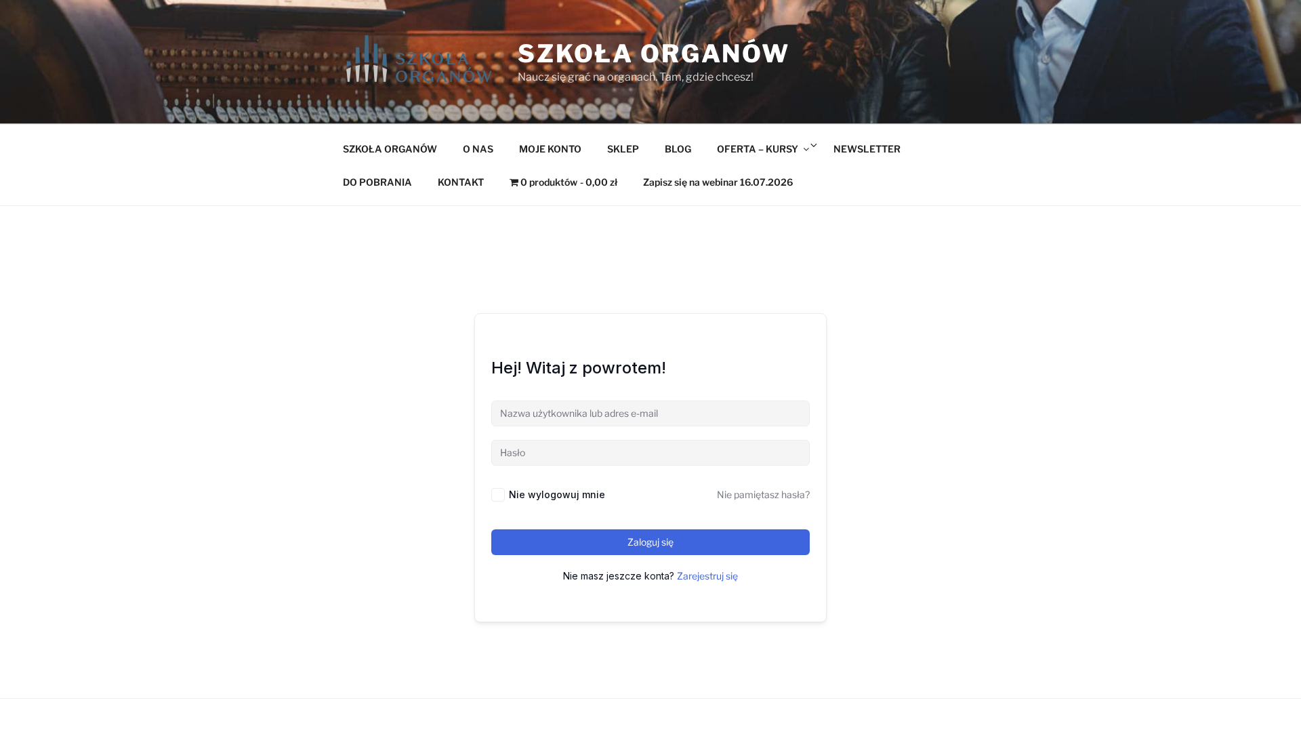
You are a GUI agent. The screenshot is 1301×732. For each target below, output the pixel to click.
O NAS (478, 149)
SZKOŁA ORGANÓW (390, 149)
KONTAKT (461, 182)
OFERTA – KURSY (757, 149)
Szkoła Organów (654, 53)
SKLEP (623, 149)
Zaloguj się (650, 542)
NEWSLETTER (867, 149)
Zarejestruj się (707, 576)
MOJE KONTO (550, 149)
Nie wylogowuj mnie (557, 494)
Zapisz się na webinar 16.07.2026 (718, 182)
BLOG (678, 149)
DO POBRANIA (377, 182)
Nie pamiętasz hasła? (763, 494)
